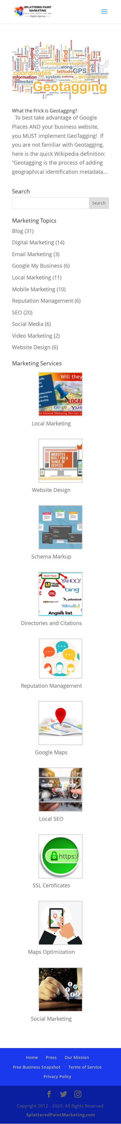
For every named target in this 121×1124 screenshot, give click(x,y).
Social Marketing (51, 1018)
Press (51, 1057)
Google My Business (37, 265)
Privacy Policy (57, 1076)
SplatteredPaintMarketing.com (60, 1115)
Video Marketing (32, 335)
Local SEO (51, 818)
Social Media (27, 323)
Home (32, 1057)
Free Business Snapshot (36, 1067)
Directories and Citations (51, 622)
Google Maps (51, 752)
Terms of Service (85, 1067)
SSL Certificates (51, 885)
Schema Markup (51, 556)
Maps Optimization (51, 951)
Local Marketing (31, 277)
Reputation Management (42, 300)
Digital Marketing (33, 242)
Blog (17, 230)
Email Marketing (32, 254)
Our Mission (77, 1057)
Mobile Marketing (33, 289)
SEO (17, 312)
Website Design (31, 347)
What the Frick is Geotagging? (44, 110)
